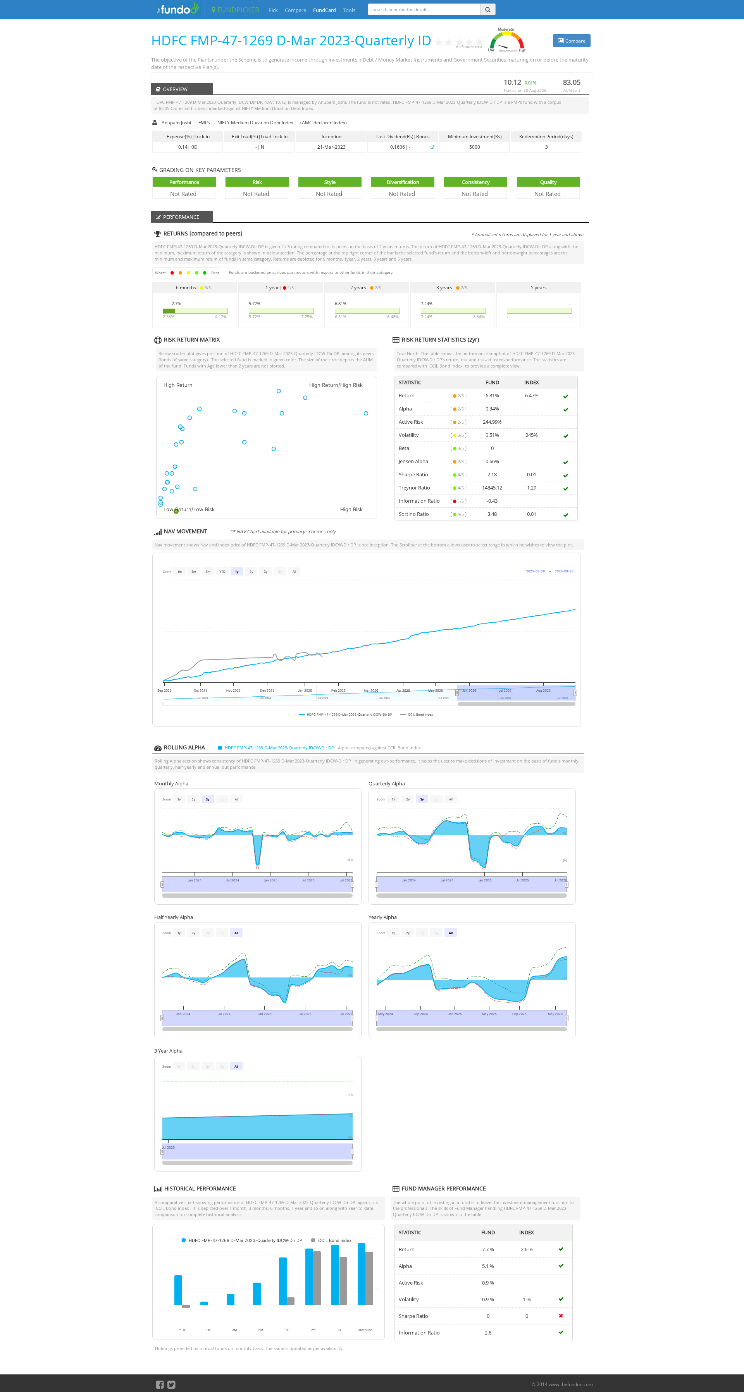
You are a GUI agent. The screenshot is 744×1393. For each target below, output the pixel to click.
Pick (273, 10)
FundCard (324, 10)
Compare (295, 10)
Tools (349, 10)
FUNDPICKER (237, 9)
